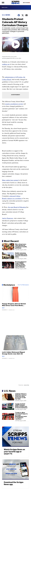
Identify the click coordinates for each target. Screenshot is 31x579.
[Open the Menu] (2, 2)
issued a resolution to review (14, 104)
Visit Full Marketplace (23, 284)
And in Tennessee (7, 218)
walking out (5, 64)
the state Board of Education (17, 207)
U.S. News (6, 15)
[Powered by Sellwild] (26, 385)
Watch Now (26, 2)
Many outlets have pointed (10, 180)
